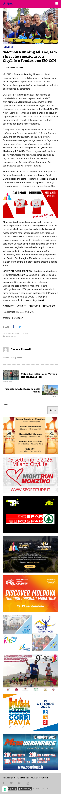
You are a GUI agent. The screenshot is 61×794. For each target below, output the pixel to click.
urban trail (24, 334)
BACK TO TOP (42, 789)
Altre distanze (8, 334)
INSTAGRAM (48, 306)
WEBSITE (21, 306)
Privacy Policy (11, 789)
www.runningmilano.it (34, 300)
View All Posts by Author (12, 358)
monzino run (11, 336)
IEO (4, 336)
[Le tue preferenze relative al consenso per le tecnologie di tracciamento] (5, 789)
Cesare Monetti (15, 68)
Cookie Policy (26, 789)
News (17, 334)
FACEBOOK (34, 306)
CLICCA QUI (23, 275)
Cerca (5, 404)
